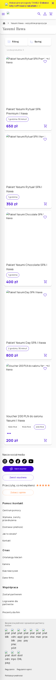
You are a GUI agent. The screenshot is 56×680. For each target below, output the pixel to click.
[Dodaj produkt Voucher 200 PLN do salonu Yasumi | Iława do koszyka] (45, 440)
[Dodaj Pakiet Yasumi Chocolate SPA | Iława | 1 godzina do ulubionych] (45, 217)
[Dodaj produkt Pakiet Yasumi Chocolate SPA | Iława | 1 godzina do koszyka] (45, 281)
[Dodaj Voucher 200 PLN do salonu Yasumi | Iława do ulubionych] (45, 368)
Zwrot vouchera (18, 477)
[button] (39, 14)
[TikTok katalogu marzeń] (24, 461)
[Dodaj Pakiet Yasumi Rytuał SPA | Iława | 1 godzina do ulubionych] (45, 139)
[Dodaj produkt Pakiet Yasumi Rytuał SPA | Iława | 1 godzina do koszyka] (45, 203)
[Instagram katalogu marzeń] (4, 461)
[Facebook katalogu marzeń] (18, 461)
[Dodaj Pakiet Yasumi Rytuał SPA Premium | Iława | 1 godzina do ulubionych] (45, 61)
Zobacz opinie (18, 492)
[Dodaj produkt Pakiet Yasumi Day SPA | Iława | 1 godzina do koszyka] (45, 355)
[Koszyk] (51, 14)
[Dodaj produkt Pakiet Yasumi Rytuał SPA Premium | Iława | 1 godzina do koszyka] (45, 126)
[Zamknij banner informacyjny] (53, 3)
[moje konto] (45, 14)
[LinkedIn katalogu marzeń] (11, 461)
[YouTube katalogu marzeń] (31, 461)
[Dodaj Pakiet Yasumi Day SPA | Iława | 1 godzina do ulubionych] (45, 295)
